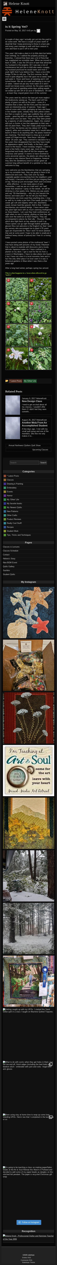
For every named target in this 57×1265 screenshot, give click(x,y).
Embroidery (12, 488)
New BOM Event (10, 562)
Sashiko (6, 570)
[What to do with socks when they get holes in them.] (28, 1086)
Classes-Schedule (10, 551)
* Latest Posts (13, 476)
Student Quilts (9, 574)
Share (8, 280)
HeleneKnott (41, 398)
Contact (6, 555)
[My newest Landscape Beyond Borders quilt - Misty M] (28, 823)
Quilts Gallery (8, 566)
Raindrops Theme (28, 1262)
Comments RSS (26, 1260)
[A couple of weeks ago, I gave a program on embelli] (28, 612)
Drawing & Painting (15, 484)
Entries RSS (26, 1257)
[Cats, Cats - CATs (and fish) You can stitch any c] (28, 770)
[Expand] (4, 19)
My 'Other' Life (13, 499)
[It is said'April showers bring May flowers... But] (28, 875)
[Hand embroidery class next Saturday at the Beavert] (28, 718)
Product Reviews (14, 519)
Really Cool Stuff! (14, 523)
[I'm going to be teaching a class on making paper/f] (28, 1191)
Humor (9, 496)
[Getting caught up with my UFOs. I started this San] (28, 1033)
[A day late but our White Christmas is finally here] (28, 928)
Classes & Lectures (11, 547)
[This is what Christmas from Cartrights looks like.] (28, 665)
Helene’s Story (9, 559)
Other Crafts (12, 515)
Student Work (12, 531)
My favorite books (14, 503)
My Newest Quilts (14, 507)
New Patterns (12, 511)
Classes (10, 480)
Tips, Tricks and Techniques (19, 535)
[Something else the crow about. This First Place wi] (28, 981)
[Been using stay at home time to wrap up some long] (28, 1139)
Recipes (10, 527)
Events (10, 492)
